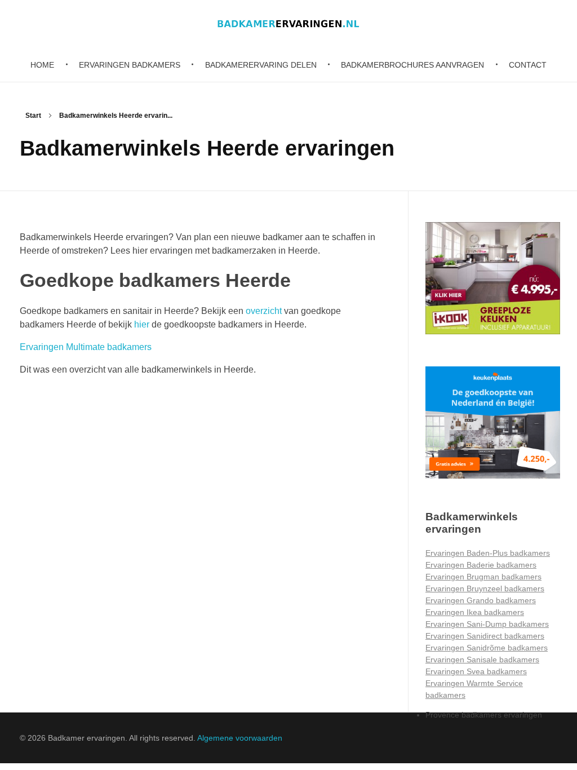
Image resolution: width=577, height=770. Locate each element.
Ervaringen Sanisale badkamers (482, 659)
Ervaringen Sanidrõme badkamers (486, 647)
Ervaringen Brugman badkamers (483, 576)
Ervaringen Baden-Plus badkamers (487, 552)
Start (33, 116)
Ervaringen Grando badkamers (480, 600)
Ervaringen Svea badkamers (476, 671)
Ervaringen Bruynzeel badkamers (484, 588)
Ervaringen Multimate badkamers (86, 347)
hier (141, 324)
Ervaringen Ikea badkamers (474, 612)
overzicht (264, 311)
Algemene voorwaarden (239, 737)
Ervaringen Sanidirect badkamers (484, 635)
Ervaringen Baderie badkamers (480, 564)
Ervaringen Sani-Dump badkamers (487, 624)
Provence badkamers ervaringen (483, 714)
